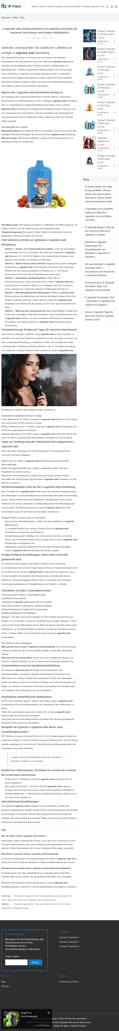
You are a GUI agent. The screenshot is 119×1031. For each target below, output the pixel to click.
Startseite (35, 7)
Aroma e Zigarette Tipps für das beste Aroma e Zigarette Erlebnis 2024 (99, 316)
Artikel (15, 17)
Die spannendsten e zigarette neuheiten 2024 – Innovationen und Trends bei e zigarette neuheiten (100, 270)
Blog (102, 7)
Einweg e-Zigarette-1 (91, 7)
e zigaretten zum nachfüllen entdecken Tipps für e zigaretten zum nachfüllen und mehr (99, 214)
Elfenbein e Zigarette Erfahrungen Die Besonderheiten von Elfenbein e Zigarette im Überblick (97, 249)
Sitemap (5, 986)
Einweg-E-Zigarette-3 (69, 946)
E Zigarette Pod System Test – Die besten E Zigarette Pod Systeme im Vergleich (100, 301)
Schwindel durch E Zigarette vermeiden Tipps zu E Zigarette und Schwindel (99, 286)
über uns (43, 7)
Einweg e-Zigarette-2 (74, 7)
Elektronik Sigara (62, 1026)
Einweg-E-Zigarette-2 (69, 942)
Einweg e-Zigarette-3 (56, 7)
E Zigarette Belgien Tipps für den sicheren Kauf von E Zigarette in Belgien (99, 231)
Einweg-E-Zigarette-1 (69, 937)
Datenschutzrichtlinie (69, 981)
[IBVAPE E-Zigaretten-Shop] (11, 6)
